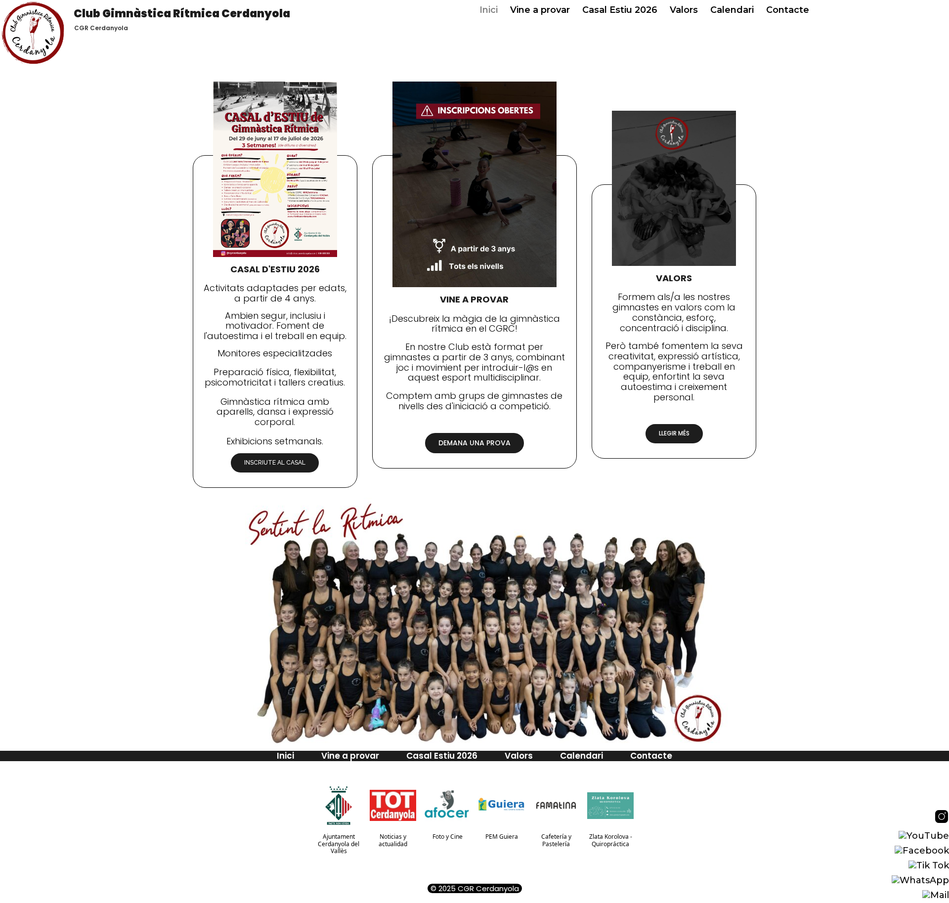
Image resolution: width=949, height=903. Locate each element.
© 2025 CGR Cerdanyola (475, 888)
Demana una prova (474, 443)
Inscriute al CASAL (274, 462)
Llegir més (674, 433)
